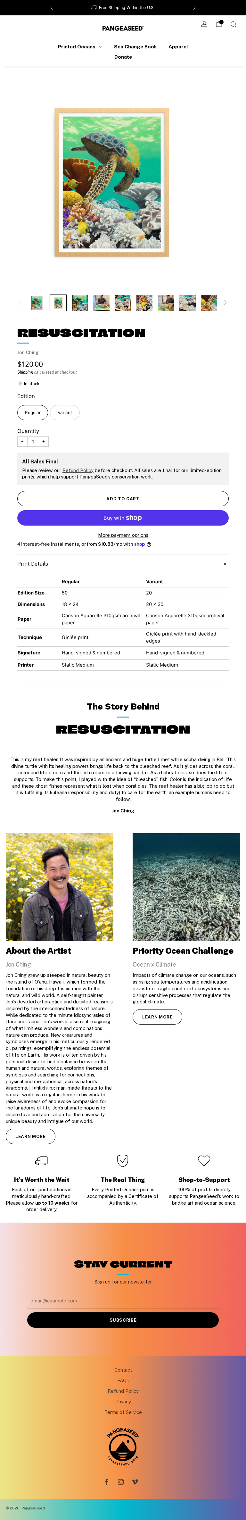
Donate (123, 57)
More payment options (123, 535)
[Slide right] (225, 303)
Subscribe (123, 1320)
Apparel (178, 46)
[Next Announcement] (194, 8)
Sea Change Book (135, 46)
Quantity (28, 431)
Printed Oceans (76, 46)
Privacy (123, 1401)
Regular (33, 412)
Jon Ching (28, 352)
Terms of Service (123, 1412)
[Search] (233, 24)
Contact (123, 1370)
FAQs (123, 1380)
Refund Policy (78, 470)
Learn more (30, 1136)
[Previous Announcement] (51, 8)
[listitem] (123, 7)
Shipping (25, 372)
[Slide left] (21, 303)
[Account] (204, 24)
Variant (65, 412)
